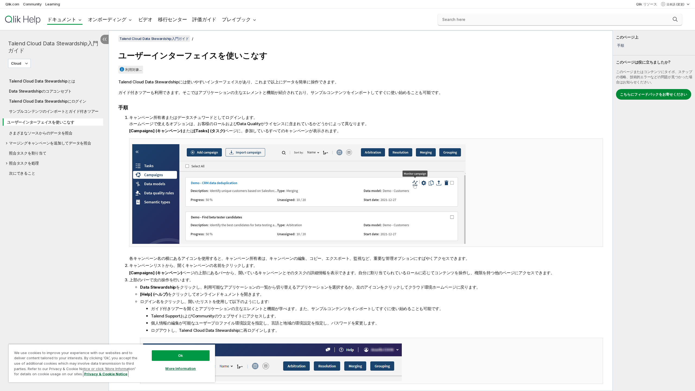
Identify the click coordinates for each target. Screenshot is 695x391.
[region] (112, 363)
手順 (620, 45)
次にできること (22, 173)
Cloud (16, 63)
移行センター (172, 19)
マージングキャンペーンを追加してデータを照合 (50, 143)
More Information (180, 368)
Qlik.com (12, 4)
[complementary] (654, 210)
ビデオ (145, 19)
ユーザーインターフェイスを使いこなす (40, 122)
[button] (675, 19)
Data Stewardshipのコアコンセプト (40, 91)
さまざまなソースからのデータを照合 (40, 133)
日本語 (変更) (675, 4)
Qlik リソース (646, 4)
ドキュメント (61, 19)
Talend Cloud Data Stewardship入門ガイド (53, 47)
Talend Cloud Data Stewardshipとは (42, 81)
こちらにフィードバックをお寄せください (653, 94)
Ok (180, 355)
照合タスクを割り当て (27, 153)
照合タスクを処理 (24, 163)
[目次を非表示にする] (104, 39)
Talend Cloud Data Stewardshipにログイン (47, 101)
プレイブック (236, 19)
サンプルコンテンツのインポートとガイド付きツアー (54, 111)
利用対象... (133, 69)
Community (32, 4)
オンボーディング (107, 19)
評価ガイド (204, 19)
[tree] (54, 125)
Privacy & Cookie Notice (105, 374)
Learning (52, 4)
